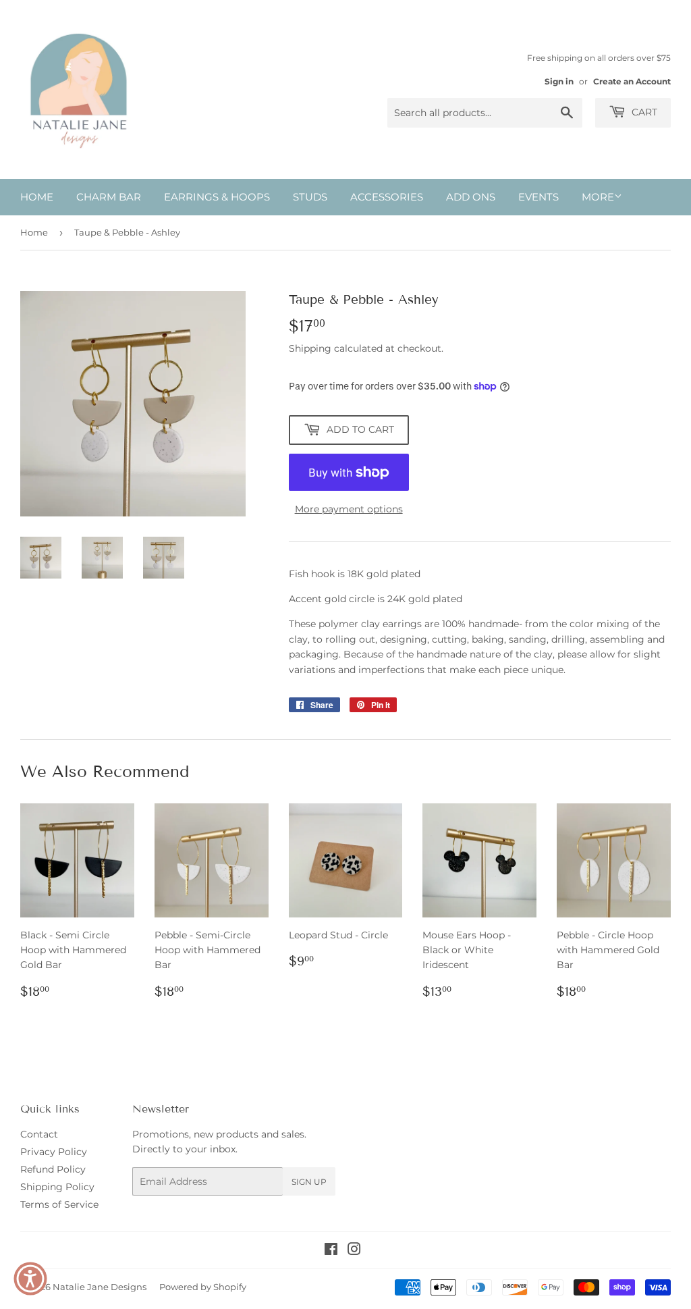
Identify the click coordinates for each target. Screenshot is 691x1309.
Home (36, 196)
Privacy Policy (53, 1152)
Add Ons (470, 196)
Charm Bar (108, 196)
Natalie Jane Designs (99, 1286)
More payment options (349, 509)
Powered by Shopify (202, 1286)
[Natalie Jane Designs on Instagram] (354, 1251)
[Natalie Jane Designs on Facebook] (331, 1251)
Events (538, 196)
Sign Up (309, 1182)
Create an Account (632, 81)
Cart (643, 112)
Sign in (559, 81)
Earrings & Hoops (217, 196)
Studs (310, 196)
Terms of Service (59, 1204)
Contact (39, 1134)
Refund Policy (53, 1169)
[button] (30, 1278)
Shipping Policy (57, 1187)
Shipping (310, 348)
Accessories (386, 196)
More (598, 196)
